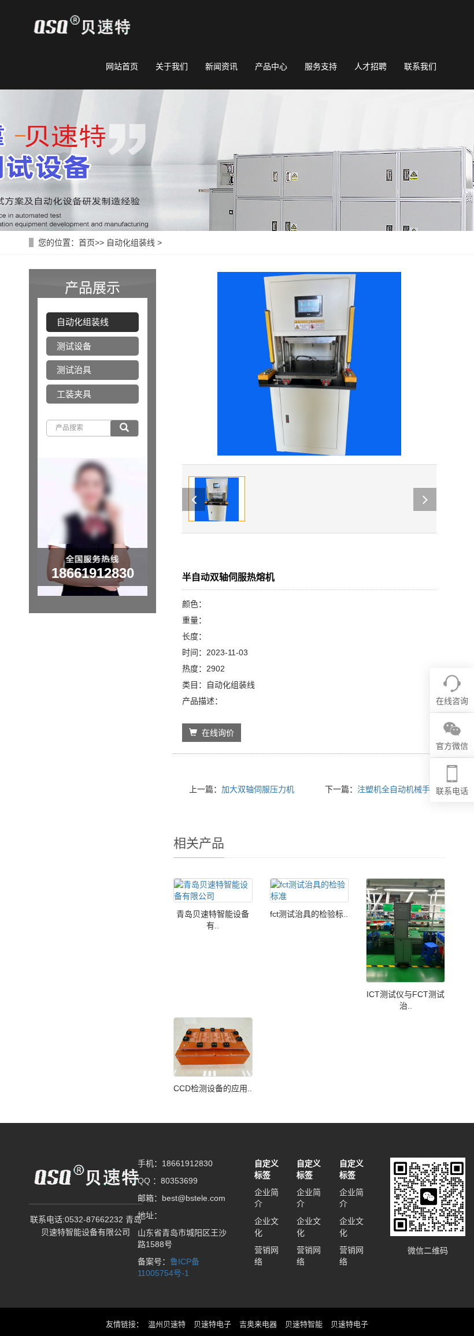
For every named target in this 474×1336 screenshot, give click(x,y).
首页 (87, 242)
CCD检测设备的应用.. (212, 1088)
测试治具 (74, 370)
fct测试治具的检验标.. (309, 914)
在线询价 (215, 732)
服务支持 (321, 66)
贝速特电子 (212, 1324)
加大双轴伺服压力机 (257, 789)
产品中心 (271, 66)
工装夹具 (74, 394)
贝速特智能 (304, 1324)
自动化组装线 (130, 242)
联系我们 (420, 66)
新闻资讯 (221, 66)
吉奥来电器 (258, 1324)
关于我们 (171, 66)
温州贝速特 (167, 1324)
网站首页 (122, 66)
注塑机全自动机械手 (393, 789)
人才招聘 (370, 66)
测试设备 (74, 346)
